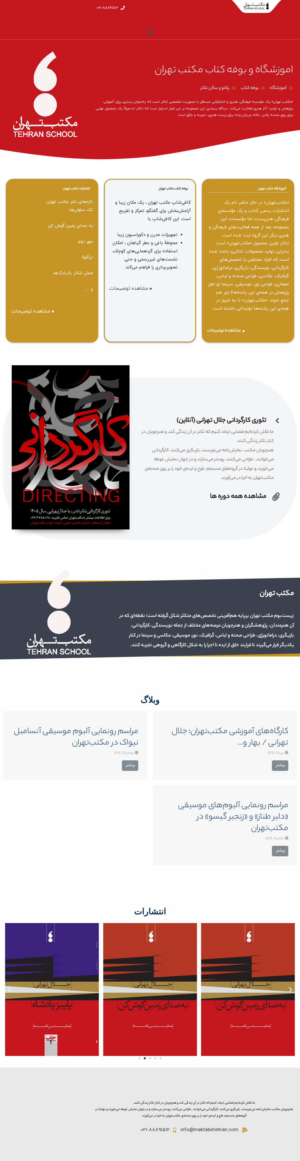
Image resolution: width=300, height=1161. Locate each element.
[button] (139, 1058)
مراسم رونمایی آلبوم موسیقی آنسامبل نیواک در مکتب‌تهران (76, 737)
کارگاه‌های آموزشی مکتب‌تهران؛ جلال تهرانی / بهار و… (230, 737)
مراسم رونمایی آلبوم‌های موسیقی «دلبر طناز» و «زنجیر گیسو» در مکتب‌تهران (233, 817)
